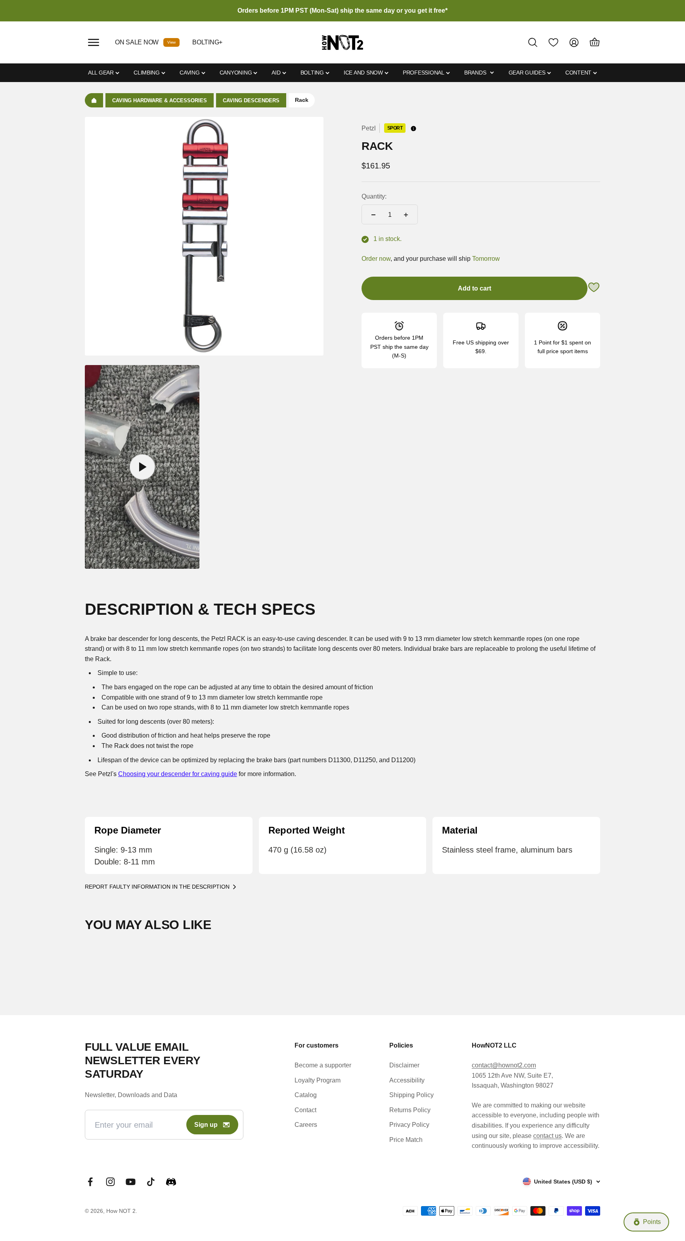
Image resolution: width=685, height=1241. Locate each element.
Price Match (406, 1139)
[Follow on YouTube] (130, 1181)
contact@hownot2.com (504, 1065)
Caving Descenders (251, 100)
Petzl (369, 128)
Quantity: (374, 196)
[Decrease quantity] (373, 214)
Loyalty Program (318, 1080)
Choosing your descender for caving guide (177, 774)
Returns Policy (410, 1110)
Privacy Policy (409, 1124)
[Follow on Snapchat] (171, 1181)
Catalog (306, 1095)
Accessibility (407, 1080)
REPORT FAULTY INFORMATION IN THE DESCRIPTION (157, 886)
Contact (305, 1110)
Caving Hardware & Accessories (159, 100)
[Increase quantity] (405, 214)
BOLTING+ (207, 42)
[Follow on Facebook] (90, 1181)
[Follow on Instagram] (110, 1181)
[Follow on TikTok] (150, 1181)
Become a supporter (323, 1065)
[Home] (94, 100)
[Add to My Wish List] (593, 289)
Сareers (306, 1124)
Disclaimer (404, 1065)
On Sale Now (137, 42)
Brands (475, 72)
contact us (547, 1135)
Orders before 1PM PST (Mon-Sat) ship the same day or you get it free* (342, 10)
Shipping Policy (411, 1095)
